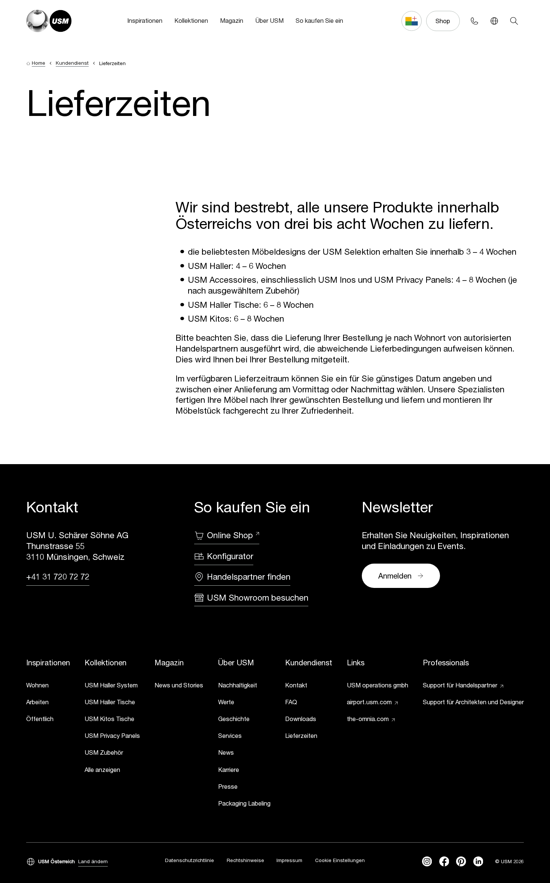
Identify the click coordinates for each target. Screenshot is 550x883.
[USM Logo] (48, 21)
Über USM (269, 20)
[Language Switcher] (494, 21)
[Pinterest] (461, 861)
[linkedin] (478, 861)
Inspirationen (144, 20)
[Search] (514, 21)
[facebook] (444, 861)
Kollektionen (191, 20)
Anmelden (395, 575)
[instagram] (427, 861)
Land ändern (93, 861)
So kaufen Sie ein (319, 20)
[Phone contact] (474, 21)
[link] (48, 686)
